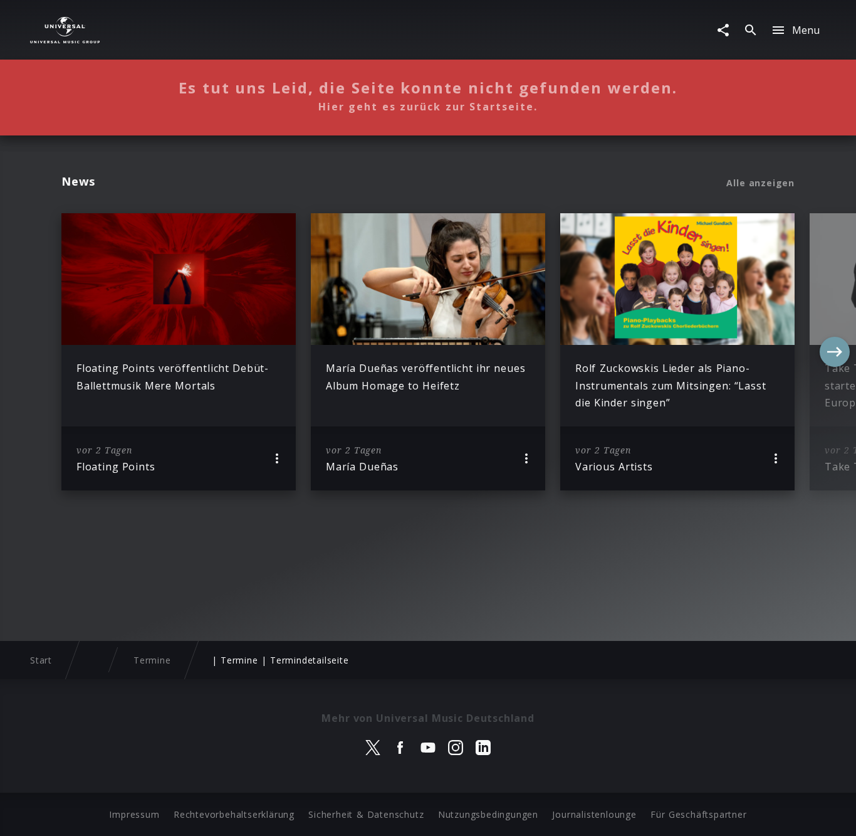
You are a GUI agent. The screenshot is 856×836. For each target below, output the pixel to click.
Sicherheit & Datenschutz (366, 814)
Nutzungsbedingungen (488, 814)
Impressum (134, 814)
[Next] (835, 352)
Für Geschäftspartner (698, 814)
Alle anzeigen (760, 183)
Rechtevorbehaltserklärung (234, 814)
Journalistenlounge (594, 814)
